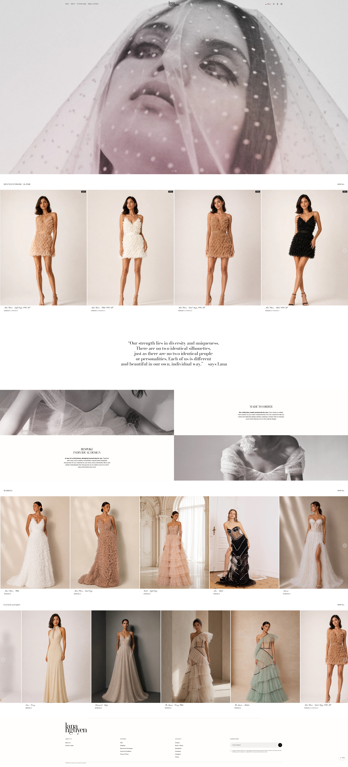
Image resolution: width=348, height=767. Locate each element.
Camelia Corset (148, 591)
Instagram (178, 754)
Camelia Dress (9, 591)
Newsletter (178, 748)
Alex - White (78, 591)
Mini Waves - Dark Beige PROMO (104, 307)
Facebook (178, 751)
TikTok (177, 757)
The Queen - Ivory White (222, 705)
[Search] (274, 4)
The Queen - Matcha (289, 705)
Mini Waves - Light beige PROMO (278, 307)
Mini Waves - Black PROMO (189, 307)
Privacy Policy (124, 754)
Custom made (69, 745)
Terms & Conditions (125, 751)
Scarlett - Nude (9, 705)
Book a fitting (179, 745)
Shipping (122, 745)
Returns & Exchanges (126, 748)
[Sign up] (280, 745)
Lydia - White (287, 591)
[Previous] (3, 250)
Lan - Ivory (78, 705)
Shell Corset (217, 591)
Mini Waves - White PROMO (15, 307)
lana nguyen (72, 763)
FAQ (121, 743)
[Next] (345, 250)
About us (67, 743)
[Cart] (281, 4)
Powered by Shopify (81, 763)
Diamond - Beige (149, 705)
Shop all (340, 184)
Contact (177, 743)
